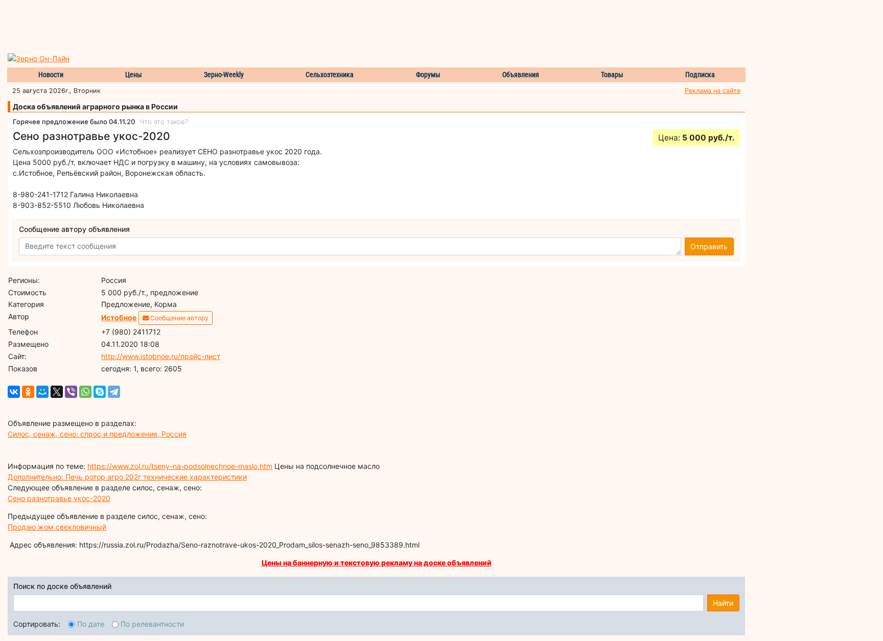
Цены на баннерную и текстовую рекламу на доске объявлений (377, 562)
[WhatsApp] (85, 392)
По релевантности (152, 624)
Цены (133, 74)
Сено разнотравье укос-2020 (59, 498)
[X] (57, 392)
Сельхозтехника (330, 74)
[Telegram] (114, 392)
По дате (90, 624)
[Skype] (100, 392)
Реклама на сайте (712, 90)
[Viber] (71, 392)
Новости (50, 74)
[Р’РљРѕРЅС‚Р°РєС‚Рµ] (14, 392)
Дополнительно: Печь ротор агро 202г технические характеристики (127, 476)
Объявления (520, 74)
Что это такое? (164, 121)
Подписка (700, 74)
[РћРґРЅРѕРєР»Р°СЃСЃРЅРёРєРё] (28, 392)
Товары (612, 74)
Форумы (428, 74)
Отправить (709, 246)
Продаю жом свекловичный (57, 527)
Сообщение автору (178, 318)
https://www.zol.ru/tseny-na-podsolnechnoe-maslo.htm (179, 466)
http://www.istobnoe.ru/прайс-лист (160, 356)
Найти (723, 603)
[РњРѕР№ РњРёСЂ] (42, 392)
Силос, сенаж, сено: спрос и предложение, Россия (97, 434)
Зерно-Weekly (224, 74)
